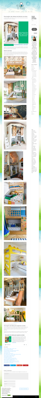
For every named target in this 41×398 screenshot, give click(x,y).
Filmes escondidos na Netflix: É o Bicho (9, 356)
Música (33, 98)
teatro (35, 171)
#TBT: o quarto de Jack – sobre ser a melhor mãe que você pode (12, 354)
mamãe (26, 11)
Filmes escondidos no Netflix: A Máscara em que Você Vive (11, 361)
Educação (33, 90)
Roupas (33, 107)
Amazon (33, 132)
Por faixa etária (17, 11)
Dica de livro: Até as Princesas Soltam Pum (9, 355)
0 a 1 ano (33, 71)
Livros (32, 157)
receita (32, 165)
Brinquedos (33, 85)
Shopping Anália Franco (33, 168)
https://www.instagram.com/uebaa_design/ (16, 205)
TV (32, 110)
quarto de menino (34, 162)
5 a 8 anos (33, 75)
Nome (33, 100)
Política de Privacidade (21, 396)
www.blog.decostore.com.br (16, 276)
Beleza (33, 84)
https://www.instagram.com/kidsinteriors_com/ (16, 306)
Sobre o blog (12, 11)
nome (34, 160)
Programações (34, 104)
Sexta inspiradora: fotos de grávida (8, 362)
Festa (32, 93)
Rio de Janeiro (33, 166)
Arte (32, 83)
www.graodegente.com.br (16, 103)
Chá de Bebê (33, 88)
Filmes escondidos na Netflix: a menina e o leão (10, 348)
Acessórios (33, 79)
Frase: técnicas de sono (7, 352)
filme (35, 143)
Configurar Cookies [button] (4, 395)
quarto (35, 161)
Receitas (33, 106)
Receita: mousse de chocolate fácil (8, 349)
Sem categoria (33, 111)
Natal (32, 99)
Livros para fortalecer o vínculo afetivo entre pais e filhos (11, 350)
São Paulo (33, 171)
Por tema (22, 11)
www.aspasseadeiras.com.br (16, 120)
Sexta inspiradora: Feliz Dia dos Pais (8, 353)
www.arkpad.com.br (16, 322)
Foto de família (33, 146)
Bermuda (33, 133)
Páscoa (32, 161)
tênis (32, 172)
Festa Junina (33, 94)
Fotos (33, 95)
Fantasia (33, 142)
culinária (35, 137)
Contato (31, 11)
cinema (32, 137)
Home (9, 11)
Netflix (32, 160)
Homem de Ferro (34, 152)
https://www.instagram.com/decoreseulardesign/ (16, 150)
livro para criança (34, 156)
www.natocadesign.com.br (16, 180)
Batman (35, 132)
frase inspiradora (34, 148)
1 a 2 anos (33, 72)
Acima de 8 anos (34, 76)
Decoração (33, 89)
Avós (32, 65)
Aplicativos (33, 82)
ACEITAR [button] (9, 395)
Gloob (32, 151)
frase (34, 147)
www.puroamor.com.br (7, 79)
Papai (28, 11)
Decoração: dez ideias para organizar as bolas (14, 325)
